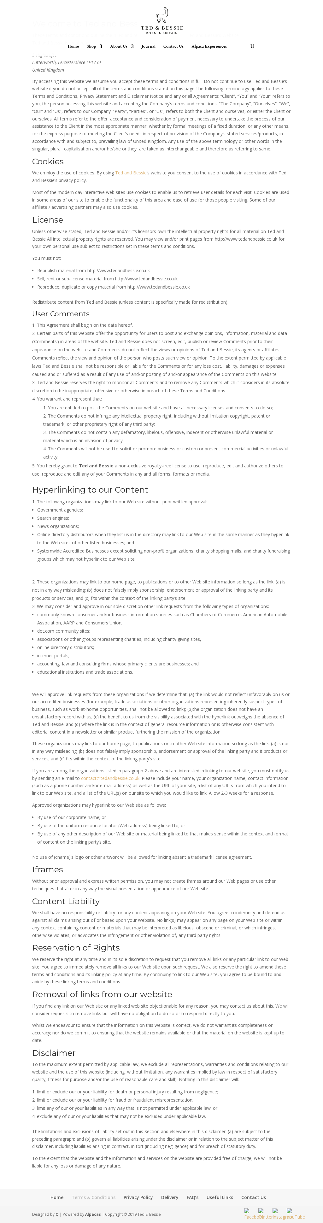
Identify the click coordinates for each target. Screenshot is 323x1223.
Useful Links (220, 1197)
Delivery (170, 1197)
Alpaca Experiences (209, 46)
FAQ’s (192, 1197)
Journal (149, 46)
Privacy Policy (138, 1197)
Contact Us (173, 46)
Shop (91, 46)
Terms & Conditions (93, 1197)
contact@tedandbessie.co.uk (110, 778)
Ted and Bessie (131, 173)
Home (73, 46)
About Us (118, 46)
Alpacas (93, 1214)
